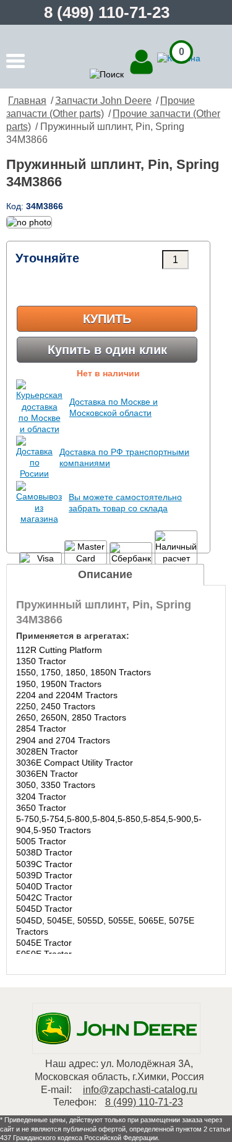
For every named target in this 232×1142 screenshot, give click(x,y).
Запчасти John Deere (103, 100)
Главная (27, 100)
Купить (107, 319)
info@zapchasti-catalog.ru (140, 1089)
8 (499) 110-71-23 (107, 12)
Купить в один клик (107, 350)
